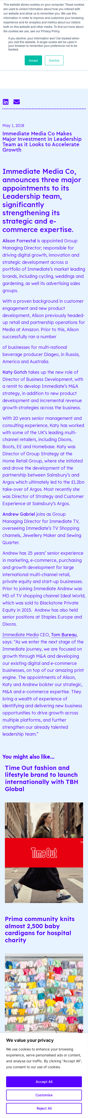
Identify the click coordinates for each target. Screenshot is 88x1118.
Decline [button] (54, 60)
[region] (44, 1075)
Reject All (44, 1108)
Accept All (44, 1082)
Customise (44, 1095)
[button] (5, 101)
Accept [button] (33, 60)
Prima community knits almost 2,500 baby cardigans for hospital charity (40, 929)
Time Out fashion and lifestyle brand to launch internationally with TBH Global (41, 778)
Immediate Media (20, 635)
